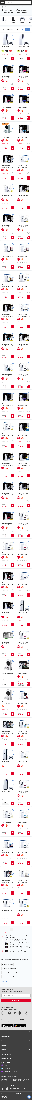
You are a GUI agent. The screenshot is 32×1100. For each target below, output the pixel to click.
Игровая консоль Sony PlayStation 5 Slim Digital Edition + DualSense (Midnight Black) (8, 315)
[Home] (2, 7)
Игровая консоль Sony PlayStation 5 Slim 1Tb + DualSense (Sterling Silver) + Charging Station (23, 762)
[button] (22, 29)
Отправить (6, 2)
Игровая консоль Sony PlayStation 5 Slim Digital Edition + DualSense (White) (23, 196)
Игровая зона (25, 7)
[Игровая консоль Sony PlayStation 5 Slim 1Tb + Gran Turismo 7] (8, 843)
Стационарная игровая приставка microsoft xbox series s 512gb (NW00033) (8, 672)
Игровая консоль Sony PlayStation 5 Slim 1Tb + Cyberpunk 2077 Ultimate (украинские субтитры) (8, 285)
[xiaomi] (2, 1088)
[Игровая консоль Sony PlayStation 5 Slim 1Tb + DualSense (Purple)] (8, 426)
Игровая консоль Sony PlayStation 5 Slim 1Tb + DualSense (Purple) (7, 434)
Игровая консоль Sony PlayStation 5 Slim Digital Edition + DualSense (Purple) (23, 404)
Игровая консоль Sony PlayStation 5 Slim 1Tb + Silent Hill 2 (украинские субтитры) (24, 881)
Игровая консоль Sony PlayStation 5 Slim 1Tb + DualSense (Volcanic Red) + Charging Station (24, 553)
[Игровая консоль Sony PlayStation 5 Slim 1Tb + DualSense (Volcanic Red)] (24, 516)
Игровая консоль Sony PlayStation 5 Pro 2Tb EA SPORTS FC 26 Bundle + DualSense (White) (8, 732)
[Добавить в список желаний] (12, 39)
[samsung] (15, 1088)
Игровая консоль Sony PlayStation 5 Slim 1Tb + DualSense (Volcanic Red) (24, 523)
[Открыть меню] (2, 2)
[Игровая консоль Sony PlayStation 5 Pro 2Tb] (24, 605)
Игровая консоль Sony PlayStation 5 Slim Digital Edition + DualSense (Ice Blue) (24, 136)
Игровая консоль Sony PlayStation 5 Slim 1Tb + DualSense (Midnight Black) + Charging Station (24, 375)
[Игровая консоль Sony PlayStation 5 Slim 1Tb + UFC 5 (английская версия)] (8, 247)
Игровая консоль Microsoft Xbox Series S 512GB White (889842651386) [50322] (7, 702)
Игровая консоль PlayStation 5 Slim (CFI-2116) (7, 47)
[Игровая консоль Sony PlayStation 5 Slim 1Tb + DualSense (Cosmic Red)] (24, 784)
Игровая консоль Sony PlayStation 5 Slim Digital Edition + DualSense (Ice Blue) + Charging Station (8, 166)
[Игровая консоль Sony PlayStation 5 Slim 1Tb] (24, 158)
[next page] (20, 929)
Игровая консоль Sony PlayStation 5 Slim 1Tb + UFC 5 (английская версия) (8, 255)
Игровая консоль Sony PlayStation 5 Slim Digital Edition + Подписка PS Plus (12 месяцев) (23, 434)
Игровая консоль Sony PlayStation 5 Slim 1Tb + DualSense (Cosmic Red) (23, 792)
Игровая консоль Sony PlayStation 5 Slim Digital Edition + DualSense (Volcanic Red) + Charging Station (8, 583)
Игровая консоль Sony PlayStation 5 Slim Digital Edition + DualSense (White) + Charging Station (8, 226)
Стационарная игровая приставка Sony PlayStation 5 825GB (7, 792)
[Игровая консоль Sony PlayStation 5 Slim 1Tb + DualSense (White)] (8, 188)
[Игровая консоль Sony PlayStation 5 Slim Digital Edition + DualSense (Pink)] (24, 69)
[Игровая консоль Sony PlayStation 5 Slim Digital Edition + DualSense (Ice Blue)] (24, 128)
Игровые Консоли (7, 964)
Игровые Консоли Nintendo (10, 968)
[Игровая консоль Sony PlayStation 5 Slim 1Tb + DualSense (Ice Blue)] (24, 724)
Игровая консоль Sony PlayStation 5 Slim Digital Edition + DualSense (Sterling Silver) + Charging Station (8, 494)
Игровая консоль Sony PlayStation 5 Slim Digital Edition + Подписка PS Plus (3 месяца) (24, 464)
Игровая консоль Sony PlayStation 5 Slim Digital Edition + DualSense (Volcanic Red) (8, 523)
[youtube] (20, 1013)
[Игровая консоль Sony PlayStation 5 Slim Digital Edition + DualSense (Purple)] (24, 396)
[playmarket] (20, 1025)
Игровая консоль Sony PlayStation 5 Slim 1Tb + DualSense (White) (7, 196)
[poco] (25, 1088)
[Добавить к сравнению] (12, 35)
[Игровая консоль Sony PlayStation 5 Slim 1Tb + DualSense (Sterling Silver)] (8, 814)
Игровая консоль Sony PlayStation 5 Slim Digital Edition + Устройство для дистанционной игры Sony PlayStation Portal (8, 464)
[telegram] (14, 1013)
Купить (12, 58)
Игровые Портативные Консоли (11, 972)
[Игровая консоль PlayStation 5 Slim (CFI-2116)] (8, 39)
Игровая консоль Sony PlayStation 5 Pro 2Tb (23, 613)
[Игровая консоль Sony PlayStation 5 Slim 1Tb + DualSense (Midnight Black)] (24, 277)
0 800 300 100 (5, 1062)
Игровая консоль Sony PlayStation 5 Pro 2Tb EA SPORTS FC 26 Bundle (24, 672)
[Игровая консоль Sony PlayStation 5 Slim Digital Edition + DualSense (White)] (24, 188)
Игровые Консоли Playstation (10, 977)
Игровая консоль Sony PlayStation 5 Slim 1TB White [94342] (7, 762)
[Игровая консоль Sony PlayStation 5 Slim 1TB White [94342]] (8, 754)
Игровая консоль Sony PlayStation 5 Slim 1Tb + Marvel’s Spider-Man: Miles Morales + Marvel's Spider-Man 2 (23, 702)
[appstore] (7, 1025)
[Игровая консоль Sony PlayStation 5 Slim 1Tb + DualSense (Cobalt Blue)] (8, 545)
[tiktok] (26, 1013)
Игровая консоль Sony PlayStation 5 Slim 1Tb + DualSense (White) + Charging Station (24, 226)
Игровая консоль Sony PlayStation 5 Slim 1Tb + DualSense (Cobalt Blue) (7, 553)
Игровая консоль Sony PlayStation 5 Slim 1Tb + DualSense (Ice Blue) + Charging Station (24, 821)
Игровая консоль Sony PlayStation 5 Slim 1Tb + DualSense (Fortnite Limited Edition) (23, 911)
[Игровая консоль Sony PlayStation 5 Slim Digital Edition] (8, 69)
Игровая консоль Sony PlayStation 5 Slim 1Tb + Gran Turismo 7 (7, 851)
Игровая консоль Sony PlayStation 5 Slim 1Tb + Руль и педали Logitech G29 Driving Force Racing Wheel (24, 315)
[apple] (7, 1088)
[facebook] (3, 1013)
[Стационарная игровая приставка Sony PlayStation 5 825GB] (8, 784)
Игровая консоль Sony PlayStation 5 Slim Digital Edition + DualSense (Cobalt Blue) (23, 106)
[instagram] (9, 1013)
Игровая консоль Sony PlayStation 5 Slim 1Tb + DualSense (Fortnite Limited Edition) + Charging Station (23, 851)
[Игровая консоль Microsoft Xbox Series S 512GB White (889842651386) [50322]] (8, 694)
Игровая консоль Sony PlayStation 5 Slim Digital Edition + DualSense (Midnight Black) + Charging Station (8, 404)
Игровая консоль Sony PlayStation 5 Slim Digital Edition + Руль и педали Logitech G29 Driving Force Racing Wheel (24, 345)
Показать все (5, 981)
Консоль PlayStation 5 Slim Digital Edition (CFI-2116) (23, 47)
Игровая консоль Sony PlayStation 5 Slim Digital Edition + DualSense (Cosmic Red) (8, 106)
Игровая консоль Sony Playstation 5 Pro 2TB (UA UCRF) (7, 911)
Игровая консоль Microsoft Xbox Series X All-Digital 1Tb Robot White (7, 643)
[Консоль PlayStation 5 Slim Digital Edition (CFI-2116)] (24, 39)
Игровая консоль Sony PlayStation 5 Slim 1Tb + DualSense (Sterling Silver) (7, 821)
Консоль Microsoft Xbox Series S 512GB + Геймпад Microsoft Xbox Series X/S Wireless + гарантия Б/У (8, 136)
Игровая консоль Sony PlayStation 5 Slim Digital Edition (7, 77)
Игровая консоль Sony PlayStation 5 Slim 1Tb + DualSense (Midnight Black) (24, 285)
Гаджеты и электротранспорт (12, 7)
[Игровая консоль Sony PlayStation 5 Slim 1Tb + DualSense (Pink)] (24, 635)
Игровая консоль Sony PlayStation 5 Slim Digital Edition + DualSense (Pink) (23, 77)
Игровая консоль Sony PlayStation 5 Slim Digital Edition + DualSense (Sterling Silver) (23, 494)
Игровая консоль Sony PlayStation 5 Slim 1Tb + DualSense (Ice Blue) (24, 732)
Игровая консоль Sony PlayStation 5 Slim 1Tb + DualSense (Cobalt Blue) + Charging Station (23, 583)
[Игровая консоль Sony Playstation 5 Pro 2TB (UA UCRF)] (8, 903)
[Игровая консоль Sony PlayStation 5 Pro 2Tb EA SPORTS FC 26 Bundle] (24, 665)
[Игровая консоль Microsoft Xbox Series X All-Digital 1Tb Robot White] (8, 635)
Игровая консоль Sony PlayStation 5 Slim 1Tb (23, 166)
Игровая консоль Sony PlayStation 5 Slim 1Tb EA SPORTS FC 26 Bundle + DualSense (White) (8, 881)
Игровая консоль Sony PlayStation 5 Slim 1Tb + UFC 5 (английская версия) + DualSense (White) (24, 255)
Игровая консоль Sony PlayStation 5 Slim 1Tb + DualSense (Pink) (23, 643)
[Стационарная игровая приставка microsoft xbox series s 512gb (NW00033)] (8, 665)
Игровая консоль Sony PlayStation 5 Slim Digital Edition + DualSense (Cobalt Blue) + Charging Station (8, 613)
